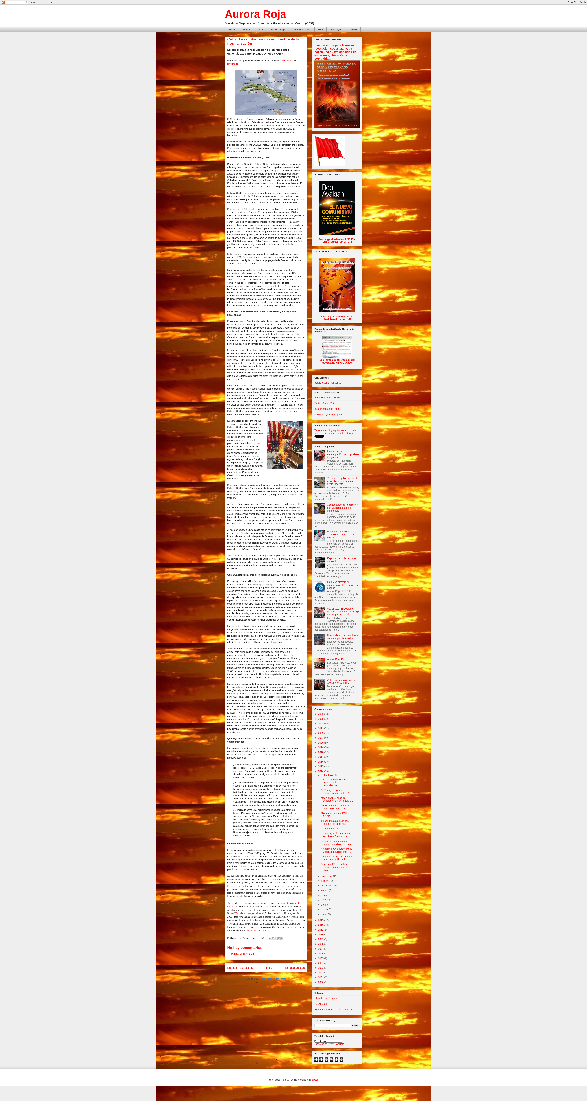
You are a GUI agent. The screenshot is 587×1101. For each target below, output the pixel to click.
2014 (321, 771)
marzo (324, 909)
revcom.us (232, 63)
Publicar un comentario (242, 953)
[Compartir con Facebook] (279, 938)
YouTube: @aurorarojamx (328, 414)
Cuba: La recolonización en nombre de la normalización (335, 782)
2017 (321, 757)
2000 (321, 982)
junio (324, 900)
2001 (321, 977)
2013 (321, 920)
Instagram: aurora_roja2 (327, 409)
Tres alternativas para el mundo (250, 913)
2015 (321, 766)
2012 (321, 925)
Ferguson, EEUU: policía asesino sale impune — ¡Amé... (334, 867)
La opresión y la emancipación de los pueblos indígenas (343, 454)
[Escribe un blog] (273, 938)
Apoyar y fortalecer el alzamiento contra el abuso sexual (341, 534)
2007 (321, 949)
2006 (321, 953)
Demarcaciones (302, 29)
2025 (321, 719)
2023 (321, 728)
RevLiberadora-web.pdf (337, 319)
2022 (321, 733)
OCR (261, 29)
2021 (321, 738)
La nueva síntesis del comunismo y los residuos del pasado (343, 585)
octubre (325, 881)
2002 (321, 972)
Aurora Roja (255, 14)
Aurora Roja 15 (335, 659)
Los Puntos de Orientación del (337, 361)
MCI (320, 29)
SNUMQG (335, 29)
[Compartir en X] (276, 938)
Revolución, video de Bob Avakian (333, 1009)
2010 (321, 934)
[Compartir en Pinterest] (281, 938)
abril (323, 904)
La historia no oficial (331, 828)
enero (324, 914)
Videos (246, 29)
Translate (339, 1044)
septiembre (327, 885)
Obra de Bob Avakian (326, 998)
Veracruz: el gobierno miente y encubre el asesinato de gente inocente (342, 481)
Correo (353, 29)
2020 (321, 742)
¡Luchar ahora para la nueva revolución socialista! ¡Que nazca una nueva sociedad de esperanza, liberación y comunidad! (335, 52)
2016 (321, 761)
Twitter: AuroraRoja (324, 403)
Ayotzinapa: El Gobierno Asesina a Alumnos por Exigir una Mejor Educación (343, 611)
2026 (321, 714)
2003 (321, 968)
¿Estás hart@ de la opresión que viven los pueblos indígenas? (342, 508)
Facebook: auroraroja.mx (327, 397)
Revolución (286, 60)
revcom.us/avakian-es (256, 930)
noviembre (327, 876)
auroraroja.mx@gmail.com (328, 382)
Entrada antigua (295, 967)
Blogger (315, 1079)
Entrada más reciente (240, 967)
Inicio (232, 29)
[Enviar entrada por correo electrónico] (262, 938)
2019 (321, 747)
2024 (321, 723)
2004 (321, 963)
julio (323, 895)
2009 (321, 939)
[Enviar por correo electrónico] (270, 938)
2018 (321, 752)
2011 (321, 929)
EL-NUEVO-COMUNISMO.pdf (338, 240)
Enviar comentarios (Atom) (273, 979)
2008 (321, 944)
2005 (321, 958)
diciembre (326, 775)
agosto (325, 890)
